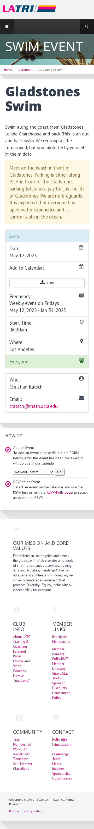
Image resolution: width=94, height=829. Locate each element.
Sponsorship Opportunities (62, 776)
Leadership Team (60, 756)
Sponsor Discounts (59, 685)
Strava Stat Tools (60, 676)
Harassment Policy (61, 695)
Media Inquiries (58, 766)
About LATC (21, 637)
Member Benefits (58, 651)
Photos (18, 661)
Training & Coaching (21, 644)
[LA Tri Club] (28, 9)
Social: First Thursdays (21, 756)
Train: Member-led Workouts (22, 744)
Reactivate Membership (61, 639)
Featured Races (19, 654)
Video (17, 666)
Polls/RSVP (60, 659)
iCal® (50, 283)
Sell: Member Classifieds (22, 766)
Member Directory (59, 666)
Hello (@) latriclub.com (62, 742)
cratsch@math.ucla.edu (33, 406)
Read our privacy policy (25, 811)
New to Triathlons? (21, 678)
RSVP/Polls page (59, 492)
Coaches (19, 671)
